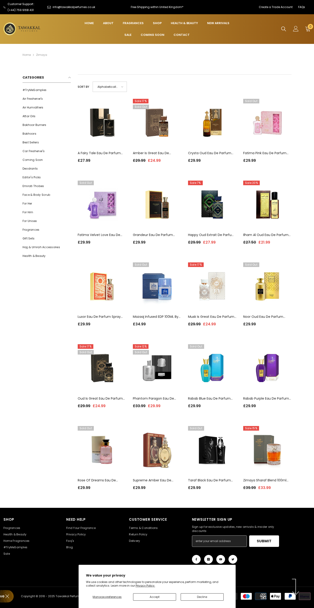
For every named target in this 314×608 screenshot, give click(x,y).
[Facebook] (196, 559)
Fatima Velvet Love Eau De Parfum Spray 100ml (99, 235)
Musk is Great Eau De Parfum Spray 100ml (211, 316)
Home (27, 55)
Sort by (83, 87)
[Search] (284, 29)
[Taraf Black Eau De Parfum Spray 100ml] (212, 450)
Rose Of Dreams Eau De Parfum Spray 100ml (97, 480)
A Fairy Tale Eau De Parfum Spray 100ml (99, 153)
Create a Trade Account (276, 7)
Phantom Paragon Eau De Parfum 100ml (153, 398)
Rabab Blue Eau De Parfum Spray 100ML (209, 398)
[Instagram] (208, 559)
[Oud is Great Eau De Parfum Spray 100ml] (102, 368)
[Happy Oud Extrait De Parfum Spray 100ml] (212, 205)
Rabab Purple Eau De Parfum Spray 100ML (266, 398)
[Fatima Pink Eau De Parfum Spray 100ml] (267, 123)
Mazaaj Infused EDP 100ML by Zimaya (155, 316)
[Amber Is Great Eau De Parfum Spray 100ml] (157, 123)
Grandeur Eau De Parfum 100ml (153, 235)
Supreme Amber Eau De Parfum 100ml (152, 480)
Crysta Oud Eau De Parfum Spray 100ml (209, 153)
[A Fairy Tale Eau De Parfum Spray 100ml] (102, 123)
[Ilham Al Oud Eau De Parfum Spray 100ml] (267, 205)
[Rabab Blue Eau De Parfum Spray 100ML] (212, 368)
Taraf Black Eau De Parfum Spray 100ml (209, 480)
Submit (264, 541)
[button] (110, 87)
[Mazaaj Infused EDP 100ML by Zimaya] (157, 286)
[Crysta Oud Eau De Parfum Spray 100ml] (212, 123)
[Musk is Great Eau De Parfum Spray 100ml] (212, 286)
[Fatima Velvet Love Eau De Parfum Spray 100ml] (102, 205)
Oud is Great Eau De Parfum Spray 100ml (100, 398)
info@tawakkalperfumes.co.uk (74, 7)
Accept (155, 597)
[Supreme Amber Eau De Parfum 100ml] (157, 450)
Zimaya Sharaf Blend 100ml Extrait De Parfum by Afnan (264, 480)
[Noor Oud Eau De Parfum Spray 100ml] (267, 286)
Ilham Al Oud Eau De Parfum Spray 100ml (265, 235)
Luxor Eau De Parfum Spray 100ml (99, 316)
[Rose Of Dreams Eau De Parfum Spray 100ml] (102, 450)
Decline (202, 597)
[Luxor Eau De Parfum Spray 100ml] (102, 286)
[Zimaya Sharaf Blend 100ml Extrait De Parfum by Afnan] (267, 450)
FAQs (301, 7)
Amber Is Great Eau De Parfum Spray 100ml (151, 153)
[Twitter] (232, 559)
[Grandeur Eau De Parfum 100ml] (157, 205)
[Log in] (296, 28)
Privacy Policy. (145, 586)
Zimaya (41, 55)
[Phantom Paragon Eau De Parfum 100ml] (157, 368)
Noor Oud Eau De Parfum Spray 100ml (263, 316)
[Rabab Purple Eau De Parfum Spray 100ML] (267, 368)
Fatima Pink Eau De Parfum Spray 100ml (264, 153)
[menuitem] (47, 90)
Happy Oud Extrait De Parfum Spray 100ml (211, 235)
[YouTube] (220, 559)
